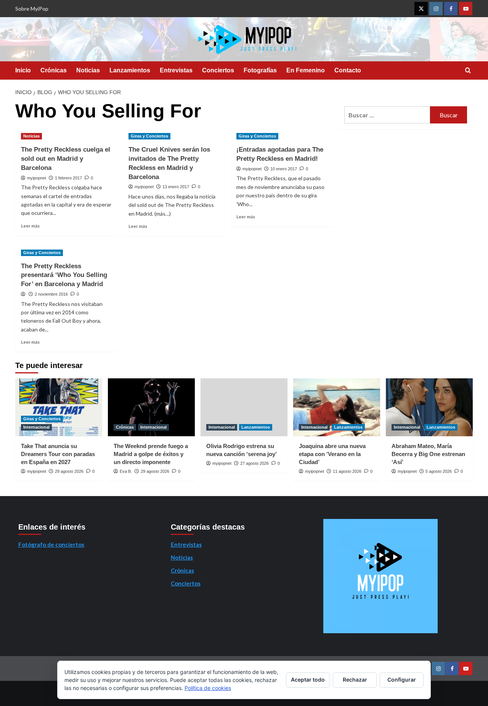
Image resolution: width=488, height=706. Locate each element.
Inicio (23, 70)
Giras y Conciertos (149, 136)
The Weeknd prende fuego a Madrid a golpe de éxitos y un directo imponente (151, 454)
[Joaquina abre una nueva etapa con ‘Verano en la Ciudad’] (336, 407)
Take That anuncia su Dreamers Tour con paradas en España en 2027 (58, 454)
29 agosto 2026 (69, 471)
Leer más (30, 226)
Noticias (88, 70)
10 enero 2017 (283, 168)
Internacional (36, 427)
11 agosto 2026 (347, 471)
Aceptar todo (308, 679)
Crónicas (53, 70)
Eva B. (126, 471)
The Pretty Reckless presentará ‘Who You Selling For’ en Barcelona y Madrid (64, 275)
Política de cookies (208, 688)
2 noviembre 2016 (51, 294)
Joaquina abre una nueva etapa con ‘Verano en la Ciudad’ (332, 454)
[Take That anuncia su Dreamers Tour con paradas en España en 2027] (58, 407)
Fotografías (260, 70)
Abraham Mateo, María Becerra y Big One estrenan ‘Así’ (428, 454)
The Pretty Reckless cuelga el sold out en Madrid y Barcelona (65, 158)
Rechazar (355, 679)
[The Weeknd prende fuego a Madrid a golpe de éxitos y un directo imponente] (151, 407)
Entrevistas (176, 70)
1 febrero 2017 (68, 178)
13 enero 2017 (175, 186)
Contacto (347, 70)
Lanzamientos (129, 70)
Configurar (401, 679)
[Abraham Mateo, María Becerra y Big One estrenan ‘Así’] (429, 407)
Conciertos (218, 70)
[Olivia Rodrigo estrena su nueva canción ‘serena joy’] (244, 407)
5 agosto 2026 (438, 471)
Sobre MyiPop (31, 8)
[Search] (468, 70)
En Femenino (305, 70)
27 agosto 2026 (254, 463)
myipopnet (36, 178)
